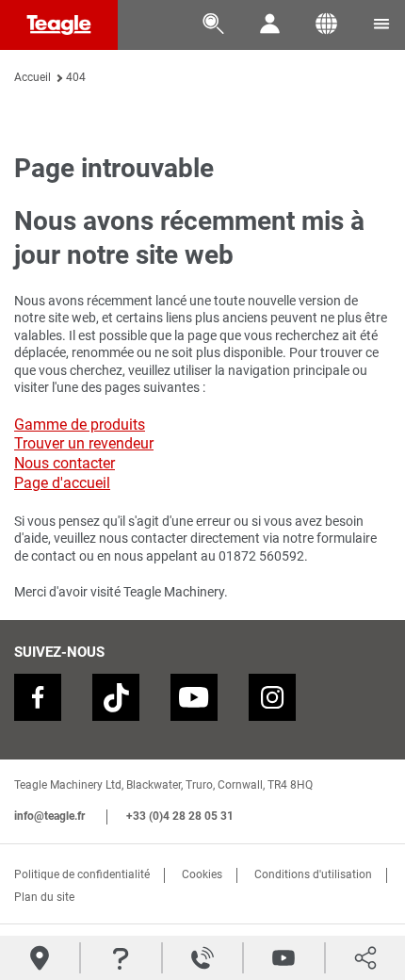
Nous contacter (64, 463)
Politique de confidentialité (82, 874)
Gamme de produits (79, 424)
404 (76, 77)
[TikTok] (115, 697)
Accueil (32, 77)
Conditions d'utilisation (313, 874)
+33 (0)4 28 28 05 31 (180, 816)
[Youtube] (194, 697)
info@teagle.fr (49, 816)
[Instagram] (272, 697)
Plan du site (44, 897)
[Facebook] (37, 697)
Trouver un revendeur (84, 443)
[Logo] (59, 25)
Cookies (202, 874)
